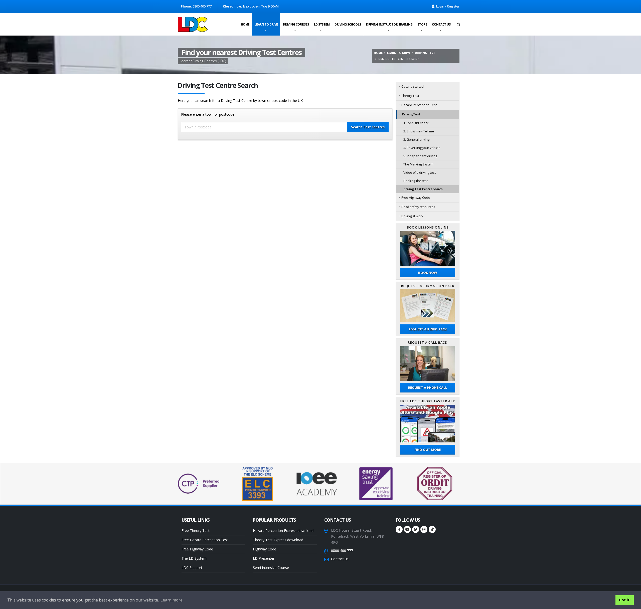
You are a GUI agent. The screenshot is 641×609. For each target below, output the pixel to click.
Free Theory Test (196, 530)
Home (245, 24)
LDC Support (192, 567)
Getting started (412, 86)
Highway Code (264, 549)
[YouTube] (407, 529)
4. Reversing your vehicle (421, 148)
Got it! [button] (624, 599)
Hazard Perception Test (419, 105)
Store (422, 24)
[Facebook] (399, 529)
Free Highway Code (415, 197)
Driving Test (425, 53)
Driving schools (348, 24)
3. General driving (416, 139)
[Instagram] (423, 529)
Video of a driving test (419, 172)
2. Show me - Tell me (418, 131)
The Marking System (418, 164)
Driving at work (412, 216)
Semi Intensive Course (271, 567)
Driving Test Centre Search (423, 189)
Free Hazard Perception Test (205, 539)
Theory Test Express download (278, 539)
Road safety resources (418, 207)
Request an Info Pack (427, 329)
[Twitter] (415, 529)
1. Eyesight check (415, 123)
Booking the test (415, 181)
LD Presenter (263, 558)
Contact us (441, 24)
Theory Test (410, 96)
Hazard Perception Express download (283, 530)
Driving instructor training (389, 24)
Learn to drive (266, 24)
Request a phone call (427, 387)
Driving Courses (296, 24)
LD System (322, 24)
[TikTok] (432, 529)
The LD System (194, 558)
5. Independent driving (420, 156)
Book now (427, 272)
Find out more (427, 449)
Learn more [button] (172, 600)
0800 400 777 (342, 550)
